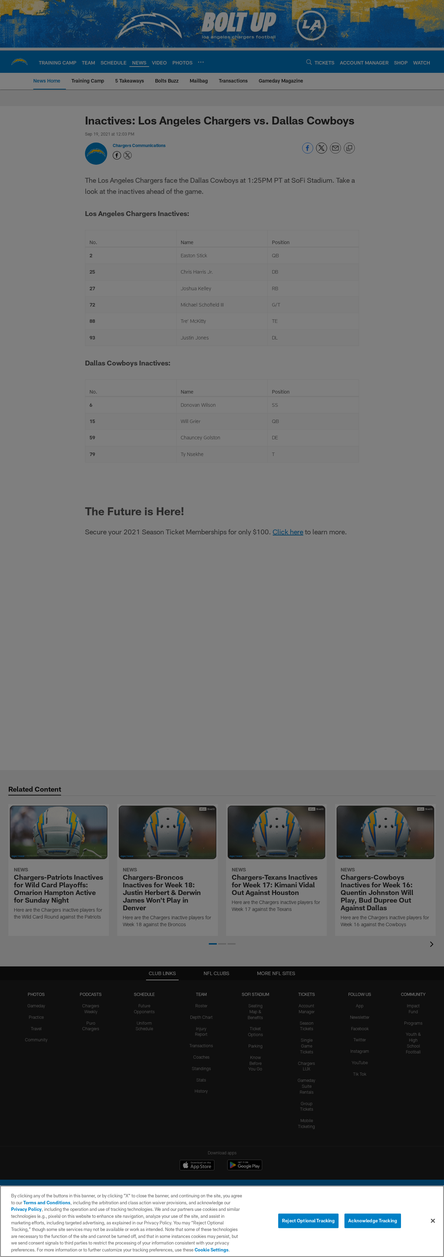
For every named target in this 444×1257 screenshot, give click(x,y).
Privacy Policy (26, 1209)
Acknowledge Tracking (372, 1220)
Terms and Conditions (46, 1202)
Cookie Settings (212, 1249)
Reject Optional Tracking (308, 1220)
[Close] (433, 1221)
